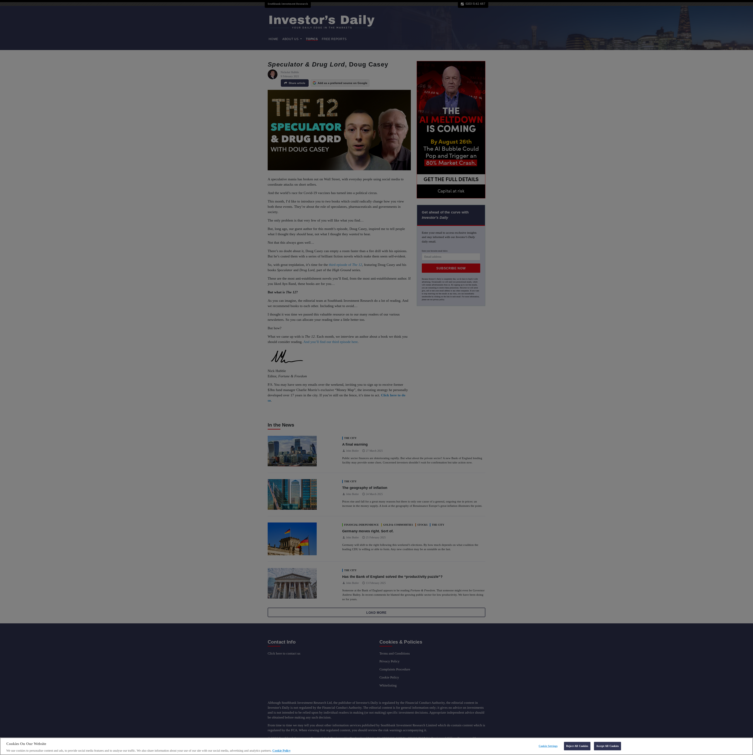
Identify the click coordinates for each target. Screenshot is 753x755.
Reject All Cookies (577, 746)
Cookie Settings (548, 746)
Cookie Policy (281, 750)
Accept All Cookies (607, 746)
